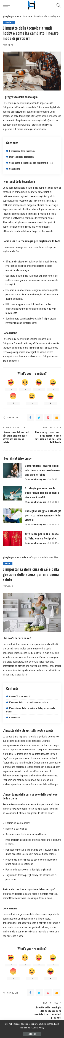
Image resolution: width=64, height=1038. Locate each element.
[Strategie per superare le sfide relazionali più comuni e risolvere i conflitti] (12, 493)
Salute (7, 563)
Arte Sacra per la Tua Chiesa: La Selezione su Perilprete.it (42, 536)
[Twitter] (39, 417)
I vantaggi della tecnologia (21, 156)
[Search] (57, 5)
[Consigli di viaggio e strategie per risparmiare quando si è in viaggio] (12, 515)
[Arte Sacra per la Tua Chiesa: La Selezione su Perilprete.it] (12, 538)
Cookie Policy (37, 1027)
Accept (32, 1034)
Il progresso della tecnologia (22, 150)
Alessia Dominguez (37, 479)
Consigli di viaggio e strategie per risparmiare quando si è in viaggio (43, 515)
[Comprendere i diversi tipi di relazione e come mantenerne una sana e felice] (12, 470)
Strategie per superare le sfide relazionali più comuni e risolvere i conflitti (42, 492)
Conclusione (14, 168)
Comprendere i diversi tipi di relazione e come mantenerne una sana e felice (42, 470)
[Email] (56, 417)
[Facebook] (30, 417)
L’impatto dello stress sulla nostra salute (28, 702)
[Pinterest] (48, 417)
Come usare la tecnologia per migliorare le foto (31, 162)
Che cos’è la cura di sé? (20, 696)
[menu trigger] (7, 5)
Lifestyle (9, 22)
